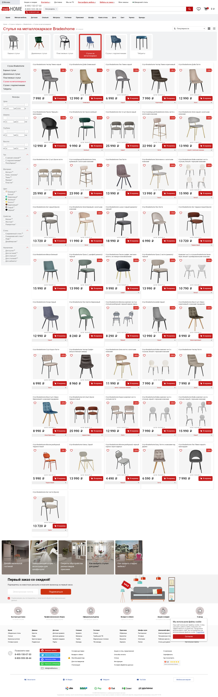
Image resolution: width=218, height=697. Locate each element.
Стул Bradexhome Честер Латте (190, 349)
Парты (55, 642)
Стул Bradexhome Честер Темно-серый (47, 64)
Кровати (79, 633)
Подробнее (200, 632)
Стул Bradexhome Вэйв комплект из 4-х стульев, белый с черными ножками (193, 160)
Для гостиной (11, 253)
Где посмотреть (168, 658)
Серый (11, 207)
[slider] (5, 104)
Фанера (9, 180)
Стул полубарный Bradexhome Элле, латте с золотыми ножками (158, 113)
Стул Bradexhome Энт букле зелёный (83, 112)
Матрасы (79, 636)
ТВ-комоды (97, 642)
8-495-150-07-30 (33, 5)
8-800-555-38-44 (33, 9)
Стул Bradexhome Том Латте (116, 159)
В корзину (61, 98)
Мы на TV (70, 2)
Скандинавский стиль (15, 236)
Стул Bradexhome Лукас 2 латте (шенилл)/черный (157, 255)
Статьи (116, 658)
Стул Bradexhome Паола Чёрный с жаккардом (45, 113)
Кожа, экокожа (12, 174)
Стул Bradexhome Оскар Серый (44, 302)
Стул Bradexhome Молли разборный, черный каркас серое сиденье (122, 446)
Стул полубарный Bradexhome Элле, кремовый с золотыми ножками (82, 160)
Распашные (142, 633)
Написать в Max (50, 659)
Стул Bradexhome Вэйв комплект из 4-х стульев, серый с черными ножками (193, 398)
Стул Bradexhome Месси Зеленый (45, 254)
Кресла (34, 633)
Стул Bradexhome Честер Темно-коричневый (158, 64)
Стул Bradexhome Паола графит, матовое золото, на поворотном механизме (121, 255)
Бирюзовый (12, 197)
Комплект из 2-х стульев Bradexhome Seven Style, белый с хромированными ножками (195, 255)
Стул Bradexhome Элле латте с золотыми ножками (121, 350)
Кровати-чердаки (59, 639)
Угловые (141, 636)
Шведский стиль (141, 2)
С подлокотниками (13, 160)
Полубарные (11, 163)
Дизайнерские (11, 241)
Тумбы (78, 639)
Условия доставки (78, 651)
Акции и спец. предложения (124, 651)
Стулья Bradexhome (15, 66)
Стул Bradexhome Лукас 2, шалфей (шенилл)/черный (86, 255)
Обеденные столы (14, 633)
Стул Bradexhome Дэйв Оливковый (82, 64)
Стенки (95, 633)
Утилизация (76, 665)
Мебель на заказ (106, 2)
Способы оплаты (120, 654)
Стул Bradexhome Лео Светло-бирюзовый (84, 302)
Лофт (8, 239)
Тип (4, 154)
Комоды (79, 642)
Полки (140, 642)
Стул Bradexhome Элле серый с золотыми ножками (194, 113)
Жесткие (9, 222)
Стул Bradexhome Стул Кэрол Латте (46, 349)
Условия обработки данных (123, 665)
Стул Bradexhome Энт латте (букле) (46, 492)
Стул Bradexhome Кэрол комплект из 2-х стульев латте (121, 398)
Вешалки (123, 639)
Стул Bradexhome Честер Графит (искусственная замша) (81, 350)
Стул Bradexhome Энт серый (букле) (46, 207)
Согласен (189, 636)
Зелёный (11, 199)
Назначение (8, 247)
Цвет (5, 188)
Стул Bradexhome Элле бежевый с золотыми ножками (85, 208)
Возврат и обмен (77, 654)
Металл (9, 172)
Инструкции (118, 661)
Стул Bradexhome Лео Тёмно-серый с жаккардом (192, 446)
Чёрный (11, 210)
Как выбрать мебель (86, 2)
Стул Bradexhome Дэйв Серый (153, 302)
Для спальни (11, 255)
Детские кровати (58, 633)
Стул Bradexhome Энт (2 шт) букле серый (121, 112)
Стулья (10, 636)
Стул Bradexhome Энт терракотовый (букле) (195, 207)
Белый (10, 194)
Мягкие (9, 219)
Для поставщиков (78, 661)
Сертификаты (168, 654)
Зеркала (122, 642)
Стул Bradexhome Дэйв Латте (189, 64)
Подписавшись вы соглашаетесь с (38, 599)
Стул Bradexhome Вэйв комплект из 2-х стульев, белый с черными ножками (156, 350)
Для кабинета (11, 261)
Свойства (7, 216)
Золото (10, 202)
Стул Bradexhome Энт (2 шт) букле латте (48, 159)
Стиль (5, 230)
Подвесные (36, 642)
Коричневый (12, 205)
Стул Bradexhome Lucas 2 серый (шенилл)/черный (121, 208)
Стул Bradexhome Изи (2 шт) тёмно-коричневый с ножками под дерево (192, 303)
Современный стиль (14, 233)
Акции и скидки (30, 2)
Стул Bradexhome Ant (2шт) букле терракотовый (81, 398)
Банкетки (123, 636)
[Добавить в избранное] (35, 70)
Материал (7, 169)
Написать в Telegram (52, 655)
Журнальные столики (101, 639)
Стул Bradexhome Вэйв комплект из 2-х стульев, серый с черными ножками (156, 398)
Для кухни (10, 250)
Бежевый (12, 192)
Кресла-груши (37, 639)
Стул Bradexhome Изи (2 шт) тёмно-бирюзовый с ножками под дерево (46, 398)
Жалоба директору (78, 658)
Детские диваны (58, 636)
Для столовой (12, 258)
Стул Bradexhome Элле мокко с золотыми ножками (157, 160)
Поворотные (11, 224)
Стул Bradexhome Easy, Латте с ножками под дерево (158, 446)
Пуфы (34, 636)
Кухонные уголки (14, 639)
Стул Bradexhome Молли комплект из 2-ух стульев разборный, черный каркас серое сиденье (121, 303)
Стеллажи (141, 639)
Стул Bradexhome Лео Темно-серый (119, 64)
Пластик (9, 182)
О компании (167, 651)
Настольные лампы (192, 642)
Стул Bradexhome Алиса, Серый (81, 444)
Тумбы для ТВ (98, 636)
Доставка (58, 2)
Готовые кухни (13, 642)
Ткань (9, 177)
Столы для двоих (164, 642)
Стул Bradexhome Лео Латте (152, 207)
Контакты (45, 2)
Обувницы (123, 633)
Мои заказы (123, 2)
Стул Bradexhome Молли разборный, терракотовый (46, 446)
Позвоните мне (34, 12)
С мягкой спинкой (13, 158)
